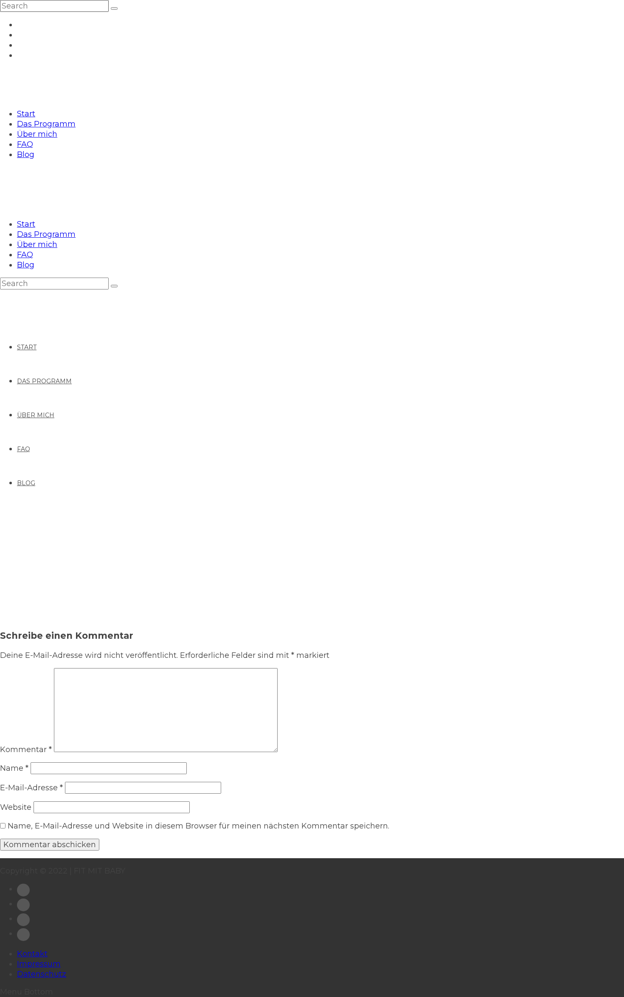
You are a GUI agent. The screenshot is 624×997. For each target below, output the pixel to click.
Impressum (39, 964)
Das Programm (46, 124)
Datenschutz (41, 974)
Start (26, 113)
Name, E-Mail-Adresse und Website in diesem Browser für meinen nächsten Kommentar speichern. (198, 826)
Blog (25, 154)
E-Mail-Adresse (31, 787)
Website (15, 807)
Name (14, 768)
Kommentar (26, 749)
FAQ (25, 144)
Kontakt (32, 953)
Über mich (37, 134)
